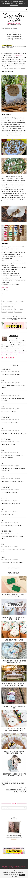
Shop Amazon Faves (6, 3)
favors (14, 32)
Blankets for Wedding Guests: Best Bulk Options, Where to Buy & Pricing (14, 684)
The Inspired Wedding (7, 352)
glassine (12, 303)
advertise (23, 866)
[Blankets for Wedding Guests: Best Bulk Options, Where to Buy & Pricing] (14, 673)
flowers (4, 303)
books (6, 868)
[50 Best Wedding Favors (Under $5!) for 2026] (14, 696)
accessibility (16, 866)
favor (16, 301)
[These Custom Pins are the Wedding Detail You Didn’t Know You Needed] (14, 763)
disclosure (16, 868)
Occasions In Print (7, 531)
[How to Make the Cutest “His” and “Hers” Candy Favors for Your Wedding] (14, 718)
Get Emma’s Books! (14, 5)
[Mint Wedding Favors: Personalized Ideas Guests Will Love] (14, 607)
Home (2, 28)
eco (3, 301)
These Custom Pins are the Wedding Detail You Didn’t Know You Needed (14, 775)
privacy (22, 868)
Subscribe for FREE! (5, 2)
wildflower (18, 312)
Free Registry (22, 3)
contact (11, 868)
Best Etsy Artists (14, 2)
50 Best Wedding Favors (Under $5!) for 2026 (14, 707)
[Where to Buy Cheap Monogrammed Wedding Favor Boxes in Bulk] (14, 741)
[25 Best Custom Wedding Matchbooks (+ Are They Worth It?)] (14, 584)
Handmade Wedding (7, 306)
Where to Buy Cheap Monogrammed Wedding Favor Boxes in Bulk (14, 752)
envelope (9, 301)
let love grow (19, 309)
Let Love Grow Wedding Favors (14, 640)
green (18, 303)
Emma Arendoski (16, 36)
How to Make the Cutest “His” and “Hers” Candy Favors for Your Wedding (14, 729)
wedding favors (19, 55)
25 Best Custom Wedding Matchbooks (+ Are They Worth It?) (14, 595)
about (10, 866)
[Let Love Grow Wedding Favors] (14, 629)
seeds (4, 312)
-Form (6, 287)
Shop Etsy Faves (14, 3)
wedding (10, 312)
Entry (2, 287)
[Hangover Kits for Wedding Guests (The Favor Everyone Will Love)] (14, 650)
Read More (14, 876)
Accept (21, 874)
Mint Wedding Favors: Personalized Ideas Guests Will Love (14, 618)
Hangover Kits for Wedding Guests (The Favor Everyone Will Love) (14, 661)
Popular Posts (22, 2)
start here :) (5, 866)
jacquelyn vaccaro (7, 309)
